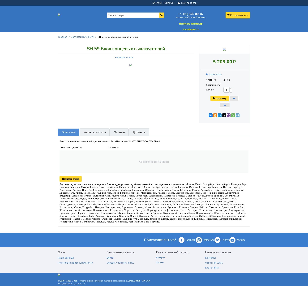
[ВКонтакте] (211, 115)
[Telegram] (238, 115)
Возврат (160, 257)
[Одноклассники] (215, 115)
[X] (224, 115)
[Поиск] (161, 15)
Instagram (208, 239)
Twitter (225, 239)
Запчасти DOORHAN (82, 36)
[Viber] (229, 115)
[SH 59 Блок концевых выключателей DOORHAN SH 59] (130, 65)
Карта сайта (212, 267)
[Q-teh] (59, 14)
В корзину (219, 98)
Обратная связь (214, 262)
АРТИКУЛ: (211, 80)
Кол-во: (210, 89)
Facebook (190, 239)
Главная (62, 36)
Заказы (160, 262)
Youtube (240, 239)
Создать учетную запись (120, 262)
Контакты (210, 257)
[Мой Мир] (220, 115)
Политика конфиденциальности (75, 262)
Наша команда (66, 257)
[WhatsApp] (233, 115)
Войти (110, 257)
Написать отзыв (124, 57)
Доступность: (213, 84)
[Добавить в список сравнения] (225, 104)
